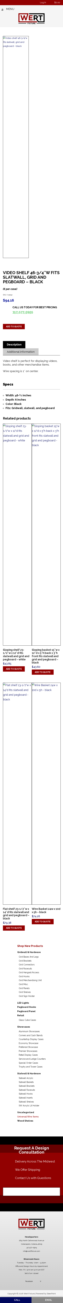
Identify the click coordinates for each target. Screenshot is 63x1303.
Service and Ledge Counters (32, 1059)
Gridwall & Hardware (29, 952)
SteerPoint (51, 1294)
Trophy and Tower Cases (30, 1067)
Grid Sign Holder (27, 996)
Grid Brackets (25, 961)
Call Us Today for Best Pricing (34, 310)
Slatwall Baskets (26, 1082)
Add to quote (14, 326)
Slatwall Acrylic (26, 1078)
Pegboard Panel (26, 1011)
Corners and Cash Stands (31, 1035)
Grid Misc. (23, 984)
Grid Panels (24, 988)
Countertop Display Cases (31, 1039)
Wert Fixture (31, 18)
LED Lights (23, 1003)
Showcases (23, 1026)
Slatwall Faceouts (27, 1090)
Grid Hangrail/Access (29, 972)
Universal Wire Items (28, 1116)
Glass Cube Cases (27, 1020)
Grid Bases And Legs (29, 957)
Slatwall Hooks (26, 1094)
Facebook (29, 1281)
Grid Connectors (27, 964)
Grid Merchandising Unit (30, 980)
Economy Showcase (28, 1043)
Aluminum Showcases (29, 1031)
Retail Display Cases (28, 1055)
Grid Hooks (24, 976)
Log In (43, 2)
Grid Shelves (25, 992)
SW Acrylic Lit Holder (29, 1105)
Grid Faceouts (25, 968)
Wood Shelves (25, 1120)
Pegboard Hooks (26, 1007)
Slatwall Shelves (26, 1102)
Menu (10, 8)
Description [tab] (14, 344)
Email (48, 1300)
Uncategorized (25, 1112)
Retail (20, 1015)
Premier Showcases (28, 1051)
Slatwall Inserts (26, 1098)
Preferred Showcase (28, 1047)
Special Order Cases (28, 1063)
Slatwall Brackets (27, 1086)
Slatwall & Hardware (29, 1073)
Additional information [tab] (21, 351)
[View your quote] (50, 2)
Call (16, 1300)
